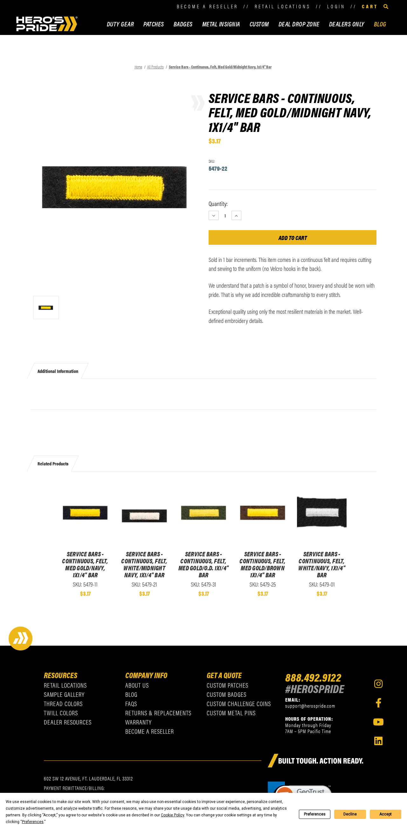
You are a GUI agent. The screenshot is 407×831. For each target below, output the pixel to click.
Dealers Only (346, 23)
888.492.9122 (313, 677)
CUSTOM (259, 23)
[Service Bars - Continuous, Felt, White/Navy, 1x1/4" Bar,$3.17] (322, 513)
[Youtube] (378, 722)
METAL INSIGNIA (221, 23)
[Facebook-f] (378, 703)
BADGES (183, 23)
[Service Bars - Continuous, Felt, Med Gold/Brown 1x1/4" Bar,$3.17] (262, 513)
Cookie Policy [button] (172, 815)
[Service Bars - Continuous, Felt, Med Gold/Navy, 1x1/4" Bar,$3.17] (85, 513)
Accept (385, 814)
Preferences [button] (33, 822)
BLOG (380, 23)
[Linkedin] (378, 741)
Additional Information (58, 370)
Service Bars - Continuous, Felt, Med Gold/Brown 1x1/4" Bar (262, 564)
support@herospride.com (310, 705)
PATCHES (153, 23)
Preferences (315, 814)
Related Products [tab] (53, 463)
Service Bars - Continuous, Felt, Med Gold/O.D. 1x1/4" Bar (203, 564)
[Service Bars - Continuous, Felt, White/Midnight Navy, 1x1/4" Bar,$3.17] (144, 513)
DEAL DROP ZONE (299, 23)
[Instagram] (378, 683)
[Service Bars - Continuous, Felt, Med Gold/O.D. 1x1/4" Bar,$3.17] (203, 513)
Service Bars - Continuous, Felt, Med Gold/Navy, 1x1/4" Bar (85, 564)
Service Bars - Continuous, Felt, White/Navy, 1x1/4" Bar (321, 564)
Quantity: (218, 203)
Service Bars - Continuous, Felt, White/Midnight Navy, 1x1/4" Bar (144, 564)
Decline (350, 814)
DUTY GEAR (120, 23)
